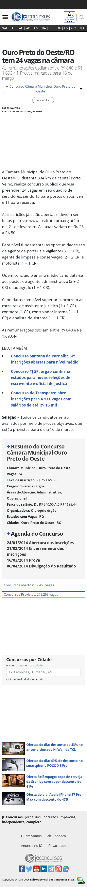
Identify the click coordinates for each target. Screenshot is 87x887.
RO (41, 516)
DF (59, 28)
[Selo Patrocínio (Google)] (70, 16)
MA (82, 28)
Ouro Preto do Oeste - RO (41, 522)
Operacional (17, 498)
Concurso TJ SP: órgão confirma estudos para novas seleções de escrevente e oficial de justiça (40, 377)
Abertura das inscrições (40, 542)
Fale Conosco (56, 836)
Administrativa (49, 492)
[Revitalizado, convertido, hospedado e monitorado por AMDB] (81, 880)
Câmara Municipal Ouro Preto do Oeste (38, 468)
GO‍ (73, 28)
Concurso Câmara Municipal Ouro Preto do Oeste (40, 88)
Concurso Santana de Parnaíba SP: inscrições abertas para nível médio (45, 359)
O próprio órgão (43, 510)
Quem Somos (31, 836)
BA (44, 28)
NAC (5, 28)
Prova (23, 560)
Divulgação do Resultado (41, 566)
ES (66, 28)
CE (51, 28)
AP (28, 28)
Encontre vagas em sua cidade (24, 665)
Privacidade (57, 845)
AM (36, 28)
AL (21, 28)
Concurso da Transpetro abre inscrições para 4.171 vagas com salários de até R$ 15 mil (41, 399)
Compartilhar (43, 100)
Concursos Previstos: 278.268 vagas (31, 594)
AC (14, 28)
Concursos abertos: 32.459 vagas (29, 585)
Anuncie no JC (31, 845)
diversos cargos (32, 486)
